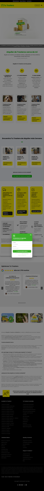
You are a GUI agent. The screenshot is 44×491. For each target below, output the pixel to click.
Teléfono (14, 246)
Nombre (14, 242)
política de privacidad (25, 253)
